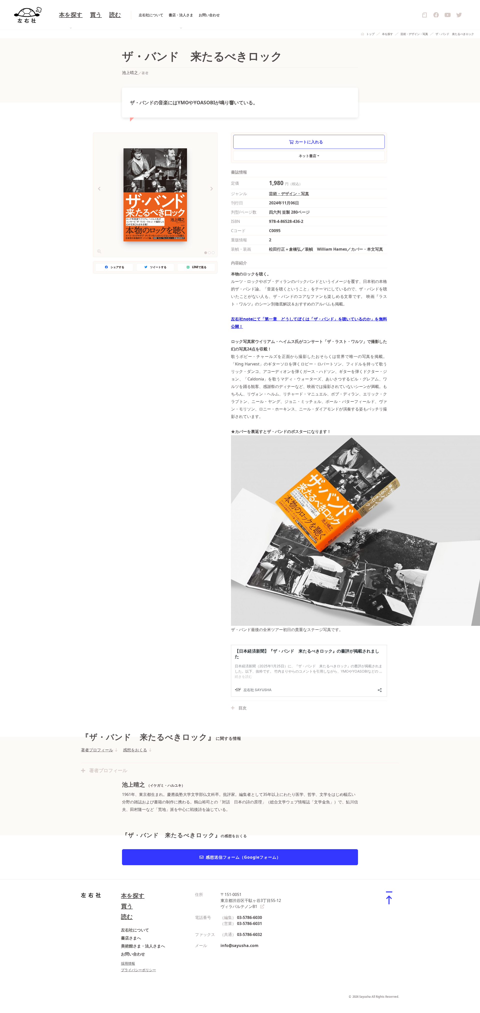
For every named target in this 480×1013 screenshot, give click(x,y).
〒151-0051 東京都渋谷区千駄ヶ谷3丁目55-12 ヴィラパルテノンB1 (250, 900)
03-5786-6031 (249, 923)
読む (115, 15)
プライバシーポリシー (138, 969)
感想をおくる (135, 750)
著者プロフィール (97, 750)
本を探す (387, 34)
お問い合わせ (209, 15)
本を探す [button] (70, 15)
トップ (370, 34)
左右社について (151, 15)
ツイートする (158, 267)
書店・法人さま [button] (181, 15)
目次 (242, 708)
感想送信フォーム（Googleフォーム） (243, 857)
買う (96, 15)
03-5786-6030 (249, 917)
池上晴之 (130, 72)
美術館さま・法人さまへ (143, 946)
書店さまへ (131, 938)
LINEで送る (199, 267)
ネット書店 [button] (307, 155)
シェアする (117, 267)
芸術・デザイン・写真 (414, 34)
